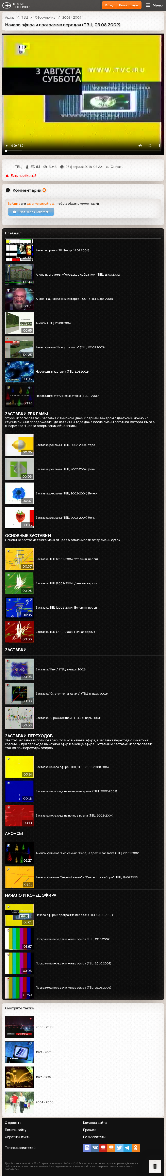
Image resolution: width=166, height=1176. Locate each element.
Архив (10, 17)
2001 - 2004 (71, 17)
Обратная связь (17, 1137)
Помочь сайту (16, 1130)
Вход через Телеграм (33, 212)
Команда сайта (95, 1123)
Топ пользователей (20, 1148)
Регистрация (128, 5)
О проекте (13, 1123)
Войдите (14, 203)
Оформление (45, 17)
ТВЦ (24, 17)
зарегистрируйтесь (40, 203)
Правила (89, 1130)
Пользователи (94, 1137)
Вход (109, 5)
